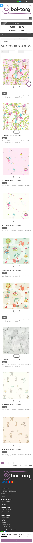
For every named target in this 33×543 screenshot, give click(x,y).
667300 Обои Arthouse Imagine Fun (11, 359)
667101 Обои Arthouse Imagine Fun (11, 225)
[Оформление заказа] (30, 1)
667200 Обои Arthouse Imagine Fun (11, 270)
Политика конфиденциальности (9, 491)
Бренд (15, 39)
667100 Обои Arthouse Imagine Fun (11, 180)
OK (16, 540)
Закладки (3, 520)
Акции (2, 512)
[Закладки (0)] (27, 1)
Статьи (3, 496)
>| (17, 463)
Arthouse (24, 39)
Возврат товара (5, 503)
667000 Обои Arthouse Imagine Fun (11, 91)
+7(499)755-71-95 (6, 526)
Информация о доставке (7, 490)
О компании (4, 487)
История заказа (5, 519)
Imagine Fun (7, 41)
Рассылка (3, 522)
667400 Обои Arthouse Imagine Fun (11, 404)
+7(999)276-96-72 (6, 525)
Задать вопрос (16, 23)
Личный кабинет (5, 517)
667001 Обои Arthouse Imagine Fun (11, 135)
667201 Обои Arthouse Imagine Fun (11, 315)
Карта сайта (4, 504)
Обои (8, 39)
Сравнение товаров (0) (7, 56)
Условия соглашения (6, 494)
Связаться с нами (5, 501)
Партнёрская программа (7, 511)
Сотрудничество (5, 488)
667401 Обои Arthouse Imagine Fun (11, 449)
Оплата (3, 493)
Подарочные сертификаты (7, 509)
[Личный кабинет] (26, 1)
